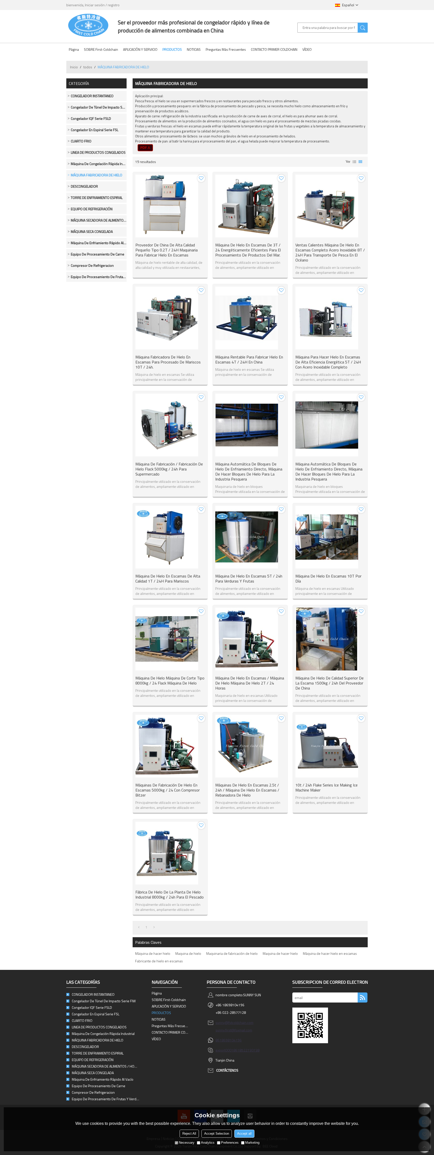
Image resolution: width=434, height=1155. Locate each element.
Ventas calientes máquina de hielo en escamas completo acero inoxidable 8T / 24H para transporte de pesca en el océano (330, 252)
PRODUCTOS (172, 49)
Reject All (189, 1133)
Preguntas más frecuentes (226, 49)
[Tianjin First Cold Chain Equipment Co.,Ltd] (88, 25)
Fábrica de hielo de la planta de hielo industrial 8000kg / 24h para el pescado (169, 894)
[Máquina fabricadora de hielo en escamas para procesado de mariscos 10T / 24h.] (170, 318)
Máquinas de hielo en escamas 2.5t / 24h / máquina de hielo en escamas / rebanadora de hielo (247, 790)
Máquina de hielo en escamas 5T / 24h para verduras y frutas (248, 578)
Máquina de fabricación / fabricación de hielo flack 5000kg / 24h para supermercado (169, 469)
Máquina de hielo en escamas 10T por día (328, 578)
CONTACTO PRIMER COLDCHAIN (274, 49)
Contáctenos (227, 1070)
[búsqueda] (363, 28)
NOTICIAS (194, 49)
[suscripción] (362, 997)
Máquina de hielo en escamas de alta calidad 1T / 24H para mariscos (167, 578)
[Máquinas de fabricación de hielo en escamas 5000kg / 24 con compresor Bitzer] (170, 746)
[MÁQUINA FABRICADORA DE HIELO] (145, 147)
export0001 (224, 1050)
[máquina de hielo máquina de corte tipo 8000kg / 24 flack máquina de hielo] (170, 639)
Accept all (244, 1133)
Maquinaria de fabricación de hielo (232, 953)
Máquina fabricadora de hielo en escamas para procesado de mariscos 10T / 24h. (168, 362)
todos (87, 67)
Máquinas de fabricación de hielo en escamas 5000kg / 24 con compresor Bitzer (167, 790)
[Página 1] (139, 927)
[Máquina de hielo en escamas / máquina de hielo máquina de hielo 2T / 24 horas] (250, 639)
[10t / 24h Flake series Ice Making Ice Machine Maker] (330, 746)
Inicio (74, 67)
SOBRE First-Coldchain (101, 49)
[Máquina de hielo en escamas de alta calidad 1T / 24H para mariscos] (170, 537)
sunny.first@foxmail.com (233, 1030)
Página (74, 49)
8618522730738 (246, 1050)
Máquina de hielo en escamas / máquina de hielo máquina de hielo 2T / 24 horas (249, 683)
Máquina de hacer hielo (152, 953)
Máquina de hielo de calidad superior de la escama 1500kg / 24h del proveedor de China (329, 683)
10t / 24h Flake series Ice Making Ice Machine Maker (326, 787)
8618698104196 (228, 1040)
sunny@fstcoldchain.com (234, 1022)
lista (354, 161)
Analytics (207, 1142)
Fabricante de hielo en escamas (159, 961)
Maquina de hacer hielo (280, 953)
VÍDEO (307, 49)
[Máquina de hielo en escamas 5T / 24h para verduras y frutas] (250, 537)
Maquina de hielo (188, 953)
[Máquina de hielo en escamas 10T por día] (330, 537)
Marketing (252, 1142)
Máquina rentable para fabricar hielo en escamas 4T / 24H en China (249, 359)
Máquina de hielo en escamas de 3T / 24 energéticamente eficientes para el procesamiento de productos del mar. (248, 249)
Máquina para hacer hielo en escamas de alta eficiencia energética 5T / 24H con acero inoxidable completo (328, 362)
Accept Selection (216, 1133)
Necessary (186, 1142)
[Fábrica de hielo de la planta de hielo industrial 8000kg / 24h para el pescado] (170, 853)
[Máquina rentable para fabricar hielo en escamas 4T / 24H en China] (250, 318)
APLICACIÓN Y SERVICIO (140, 49)
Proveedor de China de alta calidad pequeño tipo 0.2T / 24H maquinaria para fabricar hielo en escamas (166, 249)
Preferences (230, 1142)
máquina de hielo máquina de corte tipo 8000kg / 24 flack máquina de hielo (169, 680)
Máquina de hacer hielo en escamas (330, 953)
